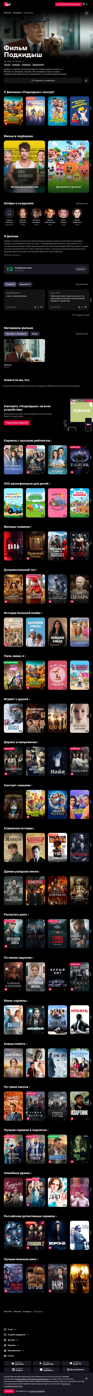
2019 (9, 61)
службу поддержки (37, 1391)
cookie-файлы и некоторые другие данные (32, 1379)
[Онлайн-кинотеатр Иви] (8, 4)
